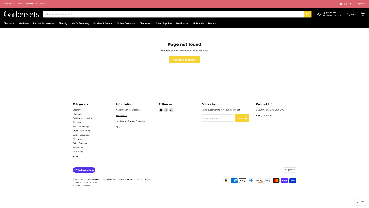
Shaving (63, 23)
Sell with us (8, 4)
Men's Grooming (80, 23)
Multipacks (182, 23)
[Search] (307, 14)
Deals (211, 23)
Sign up (242, 118)
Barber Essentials (126, 23)
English (360, 3)
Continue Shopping (184, 59)
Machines (24, 23)
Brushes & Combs (102, 23)
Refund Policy (93, 179)
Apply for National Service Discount (31, 4)
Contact (138, 179)
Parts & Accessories (43, 23)
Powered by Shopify (81, 185)
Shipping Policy (108, 179)
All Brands (198, 23)
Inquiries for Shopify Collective (130, 121)
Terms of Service (125, 179)
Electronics (146, 23)
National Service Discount (128, 109)
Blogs (118, 127)
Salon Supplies (164, 23)
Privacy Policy (78, 179)
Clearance (9, 23)
